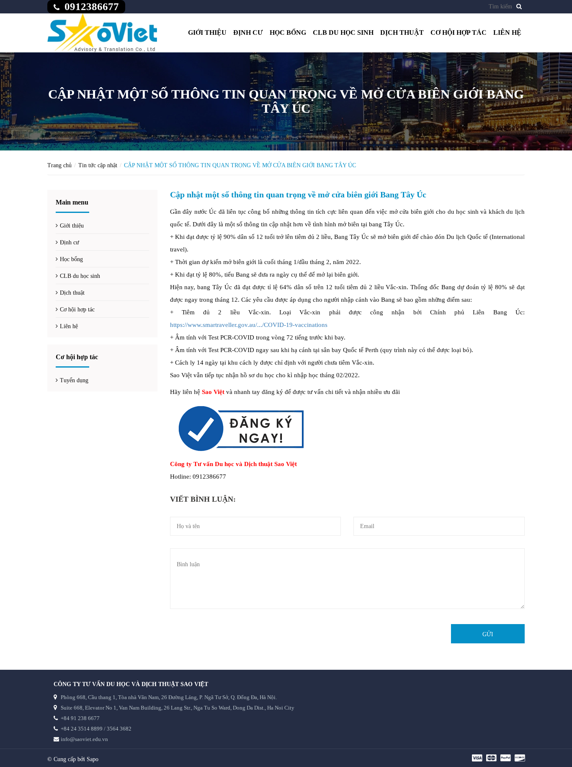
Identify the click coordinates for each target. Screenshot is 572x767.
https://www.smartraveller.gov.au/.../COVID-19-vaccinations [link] (248, 324)
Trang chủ (59, 165)
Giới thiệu (207, 32)
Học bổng (288, 32)
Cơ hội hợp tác (458, 32)
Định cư (248, 32)
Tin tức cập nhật (97, 165)
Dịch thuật (402, 32)
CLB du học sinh (343, 32)
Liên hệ (507, 32)
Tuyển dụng (74, 380)
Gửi (487, 634)
